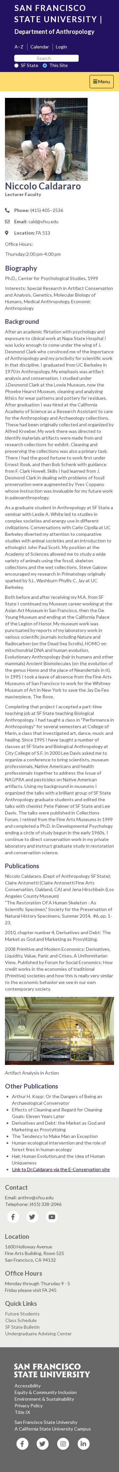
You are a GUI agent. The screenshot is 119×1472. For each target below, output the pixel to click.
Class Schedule (21, 1320)
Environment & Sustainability (44, 1399)
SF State (29, 65)
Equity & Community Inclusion (46, 1392)
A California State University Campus (53, 1429)
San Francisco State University (46, 1422)
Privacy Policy (29, 1405)
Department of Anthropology (55, 31)
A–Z (19, 46)
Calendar (39, 46)
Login (61, 46)
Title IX (22, 1412)
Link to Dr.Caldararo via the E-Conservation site (61, 1169)
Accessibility (28, 1385)
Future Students (22, 1313)
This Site (58, 65)
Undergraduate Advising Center (38, 1333)
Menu (103, 83)
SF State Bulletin (22, 1327)
